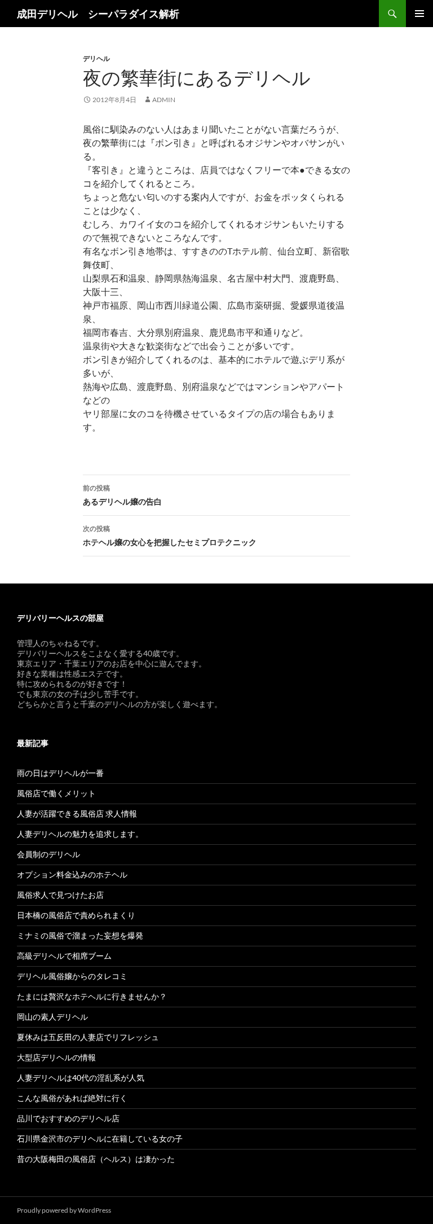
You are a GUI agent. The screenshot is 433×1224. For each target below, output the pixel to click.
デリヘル (96, 58)
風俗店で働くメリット (56, 793)
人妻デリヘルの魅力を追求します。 (80, 834)
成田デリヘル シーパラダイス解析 (98, 13)
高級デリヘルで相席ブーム (64, 955)
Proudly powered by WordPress (64, 1210)
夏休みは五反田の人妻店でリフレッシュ (88, 1037)
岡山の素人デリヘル (52, 1016)
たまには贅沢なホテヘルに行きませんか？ (92, 996)
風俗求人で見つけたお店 (60, 895)
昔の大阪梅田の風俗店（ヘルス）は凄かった (96, 1159)
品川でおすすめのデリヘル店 (68, 1118)
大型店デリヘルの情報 (56, 1057)
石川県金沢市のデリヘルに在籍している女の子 (100, 1138)
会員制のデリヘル (48, 854)
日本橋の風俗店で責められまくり (76, 915)
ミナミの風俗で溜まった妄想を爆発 (80, 935)
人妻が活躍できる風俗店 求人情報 (77, 813)
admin (163, 99)
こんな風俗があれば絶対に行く (72, 1098)
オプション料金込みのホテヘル (72, 874)
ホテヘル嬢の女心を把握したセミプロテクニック (170, 535)
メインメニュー (419, 13)
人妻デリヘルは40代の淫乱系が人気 (80, 1077)
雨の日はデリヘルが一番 (60, 773)
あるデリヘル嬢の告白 (122, 495)
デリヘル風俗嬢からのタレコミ (72, 976)
